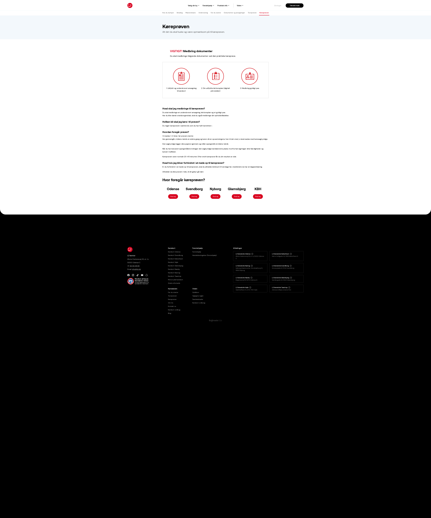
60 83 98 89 (135, 266)
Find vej (173, 196)
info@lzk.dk (136, 269)
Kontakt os (172, 306)
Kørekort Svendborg (175, 255)
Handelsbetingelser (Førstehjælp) (204, 255)
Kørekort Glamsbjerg (175, 266)
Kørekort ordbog (174, 310)
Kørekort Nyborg (174, 273)
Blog (169, 313)
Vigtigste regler (197, 296)
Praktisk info (222, 5)
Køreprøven (172, 299)
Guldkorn (195, 292)
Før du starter (173, 292)
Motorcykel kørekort (175, 280)
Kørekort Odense (174, 252)
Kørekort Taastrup (174, 276)
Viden (239, 5)
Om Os (170, 303)
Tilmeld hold (294, 5)
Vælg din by (192, 5)
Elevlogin (277, 5)
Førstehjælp (207, 5)
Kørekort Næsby (174, 269)
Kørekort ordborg (198, 303)
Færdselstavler (197, 299)
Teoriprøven (172, 296)
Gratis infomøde (174, 283)
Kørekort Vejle (173, 262)
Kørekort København (175, 259)
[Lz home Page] (129, 5)
